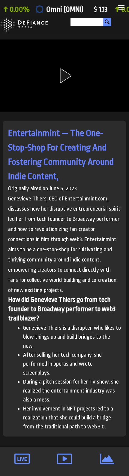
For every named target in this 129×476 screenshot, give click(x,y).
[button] (64, 75)
